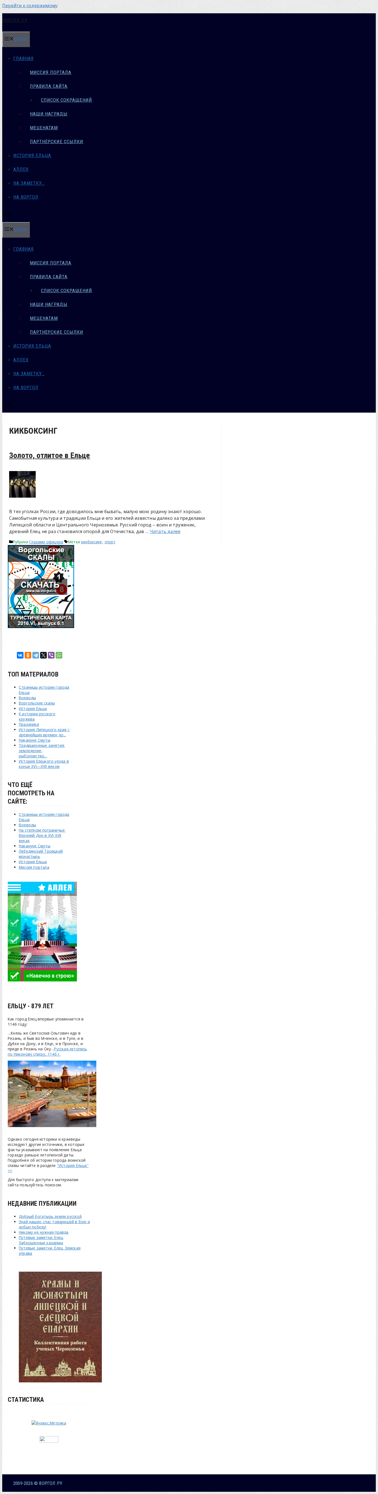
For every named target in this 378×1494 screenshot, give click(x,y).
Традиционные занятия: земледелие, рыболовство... (42, 750)
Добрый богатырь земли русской (50, 1216)
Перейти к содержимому (30, 5)
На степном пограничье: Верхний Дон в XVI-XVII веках (42, 835)
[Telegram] (35, 655)
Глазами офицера (46, 541)
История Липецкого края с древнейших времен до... (44, 732)
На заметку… (29, 183)
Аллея (21, 169)
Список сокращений (66, 100)
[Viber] (51, 655)
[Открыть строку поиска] (7, 215)
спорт (110, 541)
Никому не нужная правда (44, 1232)
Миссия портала (50, 72)
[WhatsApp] (59, 655)
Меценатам (44, 127)
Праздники (29, 724)
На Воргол (25, 197)
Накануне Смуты (34, 740)
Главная (23, 58)
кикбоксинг (91, 541)
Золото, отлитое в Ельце (49, 455)
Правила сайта (49, 86)
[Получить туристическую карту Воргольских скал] (41, 626)
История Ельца (32, 155)
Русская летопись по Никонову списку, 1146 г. (47, 1051)
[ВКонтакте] (20, 655)
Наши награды (49, 114)
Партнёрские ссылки (56, 141)
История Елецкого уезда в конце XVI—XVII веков (44, 763)
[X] (43, 655)
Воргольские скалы (37, 703)
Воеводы (27, 697)
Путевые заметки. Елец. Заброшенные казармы (41, 1240)
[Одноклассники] (28, 655)
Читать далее (165, 531)
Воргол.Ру (14, 20)
